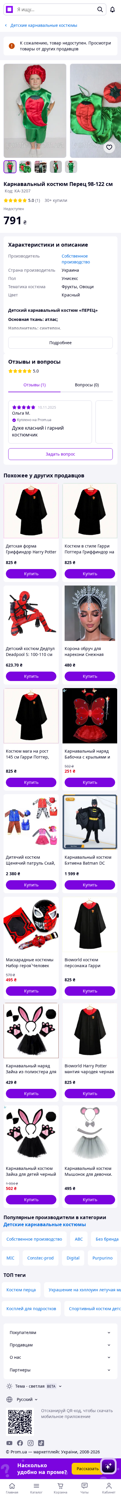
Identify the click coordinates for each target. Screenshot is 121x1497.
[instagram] (30, 1443)
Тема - (30, 1386)
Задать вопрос (60, 454)
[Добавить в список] (109, 147)
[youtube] (9, 1443)
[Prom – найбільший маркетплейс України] (9, 9)
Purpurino (102, 1258)
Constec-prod (40, 1258)
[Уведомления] (112, 9)
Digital (73, 1258)
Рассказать (88, 1468)
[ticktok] (41, 1443)
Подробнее (60, 342)
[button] (31, 573)
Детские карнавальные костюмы (45, 1224)
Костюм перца (21, 1289)
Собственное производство (34, 1239)
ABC (79, 1239)
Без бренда (107, 1239)
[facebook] (19, 1443)
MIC (10, 1258)
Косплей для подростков (31, 1308)
